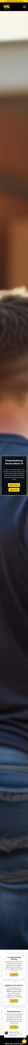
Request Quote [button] (14, 489)
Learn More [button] (14, 974)
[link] (6, 9)
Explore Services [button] (14, 485)
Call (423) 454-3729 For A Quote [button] (14, 1)
